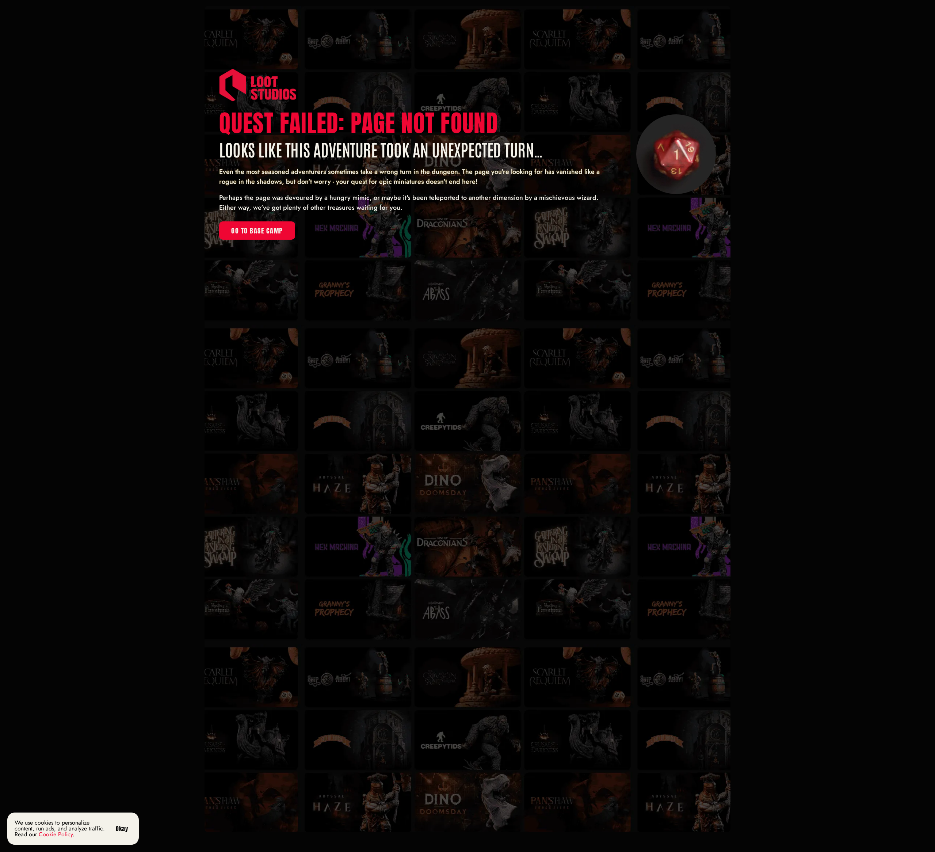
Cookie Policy (56, 834)
